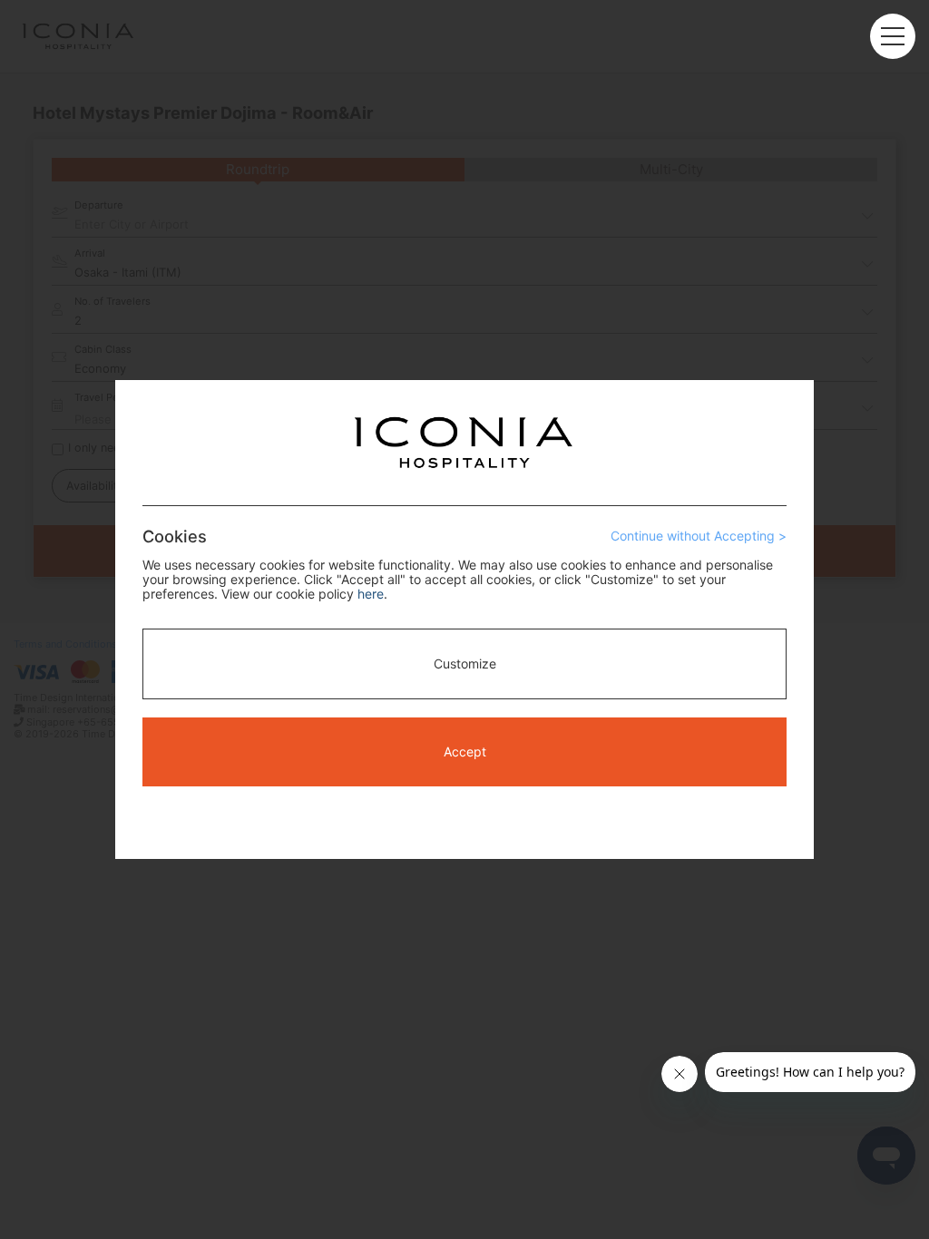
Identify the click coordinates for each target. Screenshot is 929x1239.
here (370, 593)
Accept (465, 751)
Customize (465, 663)
